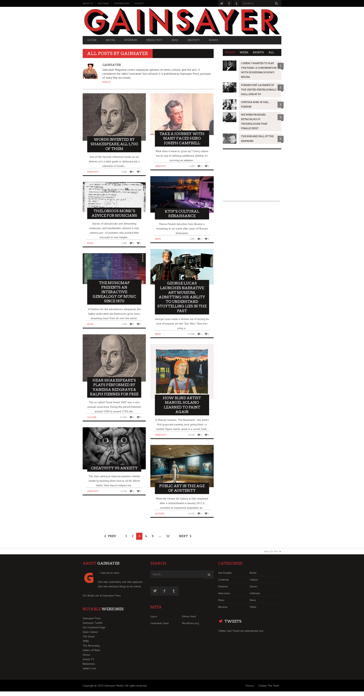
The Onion (89, 636)
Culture (92, 40)
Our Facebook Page (94, 627)
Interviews (130, 40)
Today (230, 52)
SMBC (86, 641)
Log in (153, 616)
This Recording (91, 645)
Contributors (122, 3)
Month (258, 52)
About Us (88, 3)
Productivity (154, 40)
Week (244, 52)
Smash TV (88, 659)
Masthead (103, 3)
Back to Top (271, 551)
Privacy (250, 685)
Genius (86, 654)
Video (253, 607)
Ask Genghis (225, 572)
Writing (110, 40)
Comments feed (159, 623)
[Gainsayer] (182, 21)
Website (106, 82)
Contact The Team (268, 685)
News (158, 238)
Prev (112, 536)
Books (253, 572)
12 (167, 536)
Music (175, 40)
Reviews (213, 40)
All (271, 52)
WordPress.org (190, 623)
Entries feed (189, 616)
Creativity (193, 40)
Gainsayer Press (112, 595)
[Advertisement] (251, 177)
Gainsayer (134, 53)
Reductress (89, 663)
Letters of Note (91, 650)
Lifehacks (255, 593)
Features (223, 586)
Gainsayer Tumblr (93, 623)
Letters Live (89, 668)
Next (183, 536)
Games (253, 586)
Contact (139, 3)
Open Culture (90, 632)
